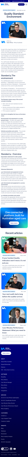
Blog (2, 428)
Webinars (3, 431)
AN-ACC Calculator (6, 442)
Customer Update (5, 421)
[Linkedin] (11, 448)
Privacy (9, 454)
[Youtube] (14, 448)
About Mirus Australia (6, 361)
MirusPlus (3, 377)
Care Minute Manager (6, 382)
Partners (3, 367)
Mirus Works (4, 385)
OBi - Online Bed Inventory (7, 370)
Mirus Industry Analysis (6, 436)
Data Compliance (4, 454)
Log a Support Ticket (6, 418)
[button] (21, 4)
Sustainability (14, 454)
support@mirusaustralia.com (18, 1)
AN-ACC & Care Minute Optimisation (10, 397)
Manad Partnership (5, 364)
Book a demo (14, 223)
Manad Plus (4, 388)
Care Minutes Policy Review (8, 403)
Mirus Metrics (4, 379)
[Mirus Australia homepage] (5, 4)
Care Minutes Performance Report (9, 406)
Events (2, 439)
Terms (19, 454)
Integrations (4, 390)
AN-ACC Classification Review (8, 400)
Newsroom (4, 433)
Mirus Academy (5, 408)
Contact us (3, 415)
